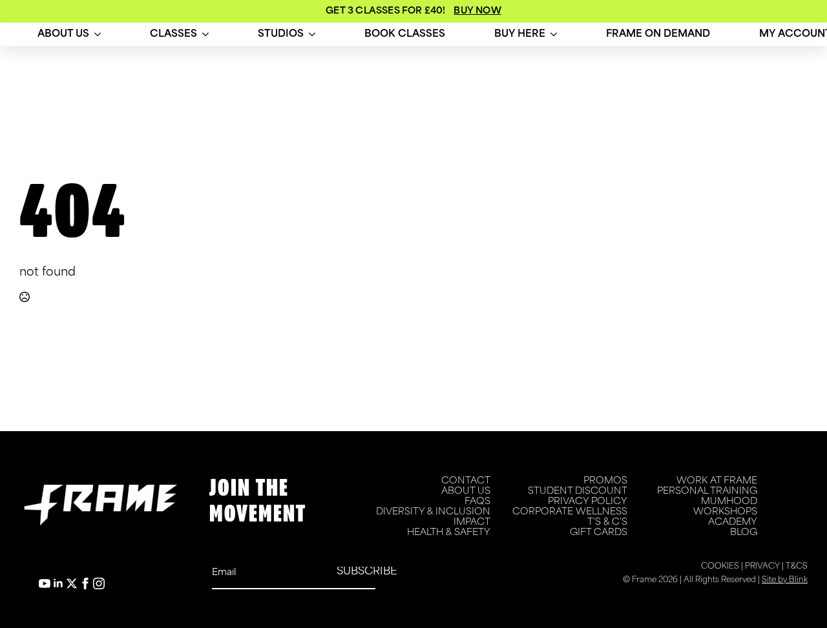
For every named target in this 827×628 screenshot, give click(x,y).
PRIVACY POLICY (587, 502)
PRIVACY (762, 567)
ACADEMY (732, 522)
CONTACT (465, 481)
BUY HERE (519, 34)
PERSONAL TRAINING (707, 491)
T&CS (797, 567)
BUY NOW (477, 11)
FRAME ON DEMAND (658, 34)
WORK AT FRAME (716, 481)
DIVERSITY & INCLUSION (433, 512)
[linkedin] (58, 583)
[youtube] (44, 583)
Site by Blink (785, 580)
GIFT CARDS (598, 533)
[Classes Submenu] (205, 35)
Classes (173, 34)
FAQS (477, 502)
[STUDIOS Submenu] (312, 35)
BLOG (743, 533)
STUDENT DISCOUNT (577, 491)
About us (63, 34)
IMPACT (472, 522)
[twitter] (72, 583)
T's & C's (607, 522)
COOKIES (720, 567)
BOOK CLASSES (404, 34)
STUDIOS (281, 34)
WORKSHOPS (725, 512)
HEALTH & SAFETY (448, 533)
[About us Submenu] (97, 35)
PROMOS (605, 481)
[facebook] (85, 583)
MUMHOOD (729, 502)
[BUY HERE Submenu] (553, 35)
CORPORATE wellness (569, 512)
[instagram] (99, 583)
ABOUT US (465, 491)
